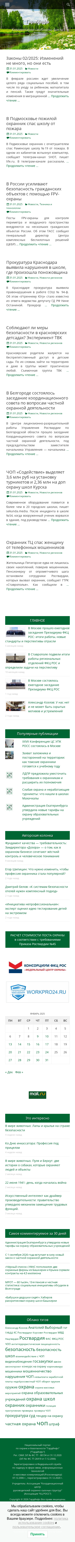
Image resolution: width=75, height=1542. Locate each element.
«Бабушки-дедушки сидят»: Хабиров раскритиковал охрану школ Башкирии (31, 1299)
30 (37, 1060)
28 (19, 1060)
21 (19, 1052)
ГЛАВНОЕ (37, 620)
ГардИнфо (37, 21)
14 (19, 1044)
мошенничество (37, 1371)
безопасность (20, 1349)
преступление (13, 1410)
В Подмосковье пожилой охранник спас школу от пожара (31, 123)
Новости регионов (51, 277)
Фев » (19, 1072)
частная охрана (20, 1424)
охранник (15, 1405)
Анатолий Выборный (45, 1327)
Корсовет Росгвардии (45, 1332)
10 (47, 1036)
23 (37, 1052)
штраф (54, 1424)
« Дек (9, 1072)
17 (47, 1044)
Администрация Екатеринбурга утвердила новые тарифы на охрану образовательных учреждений (37, 1244)
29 (28, 1060)
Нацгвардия (12, 1338)
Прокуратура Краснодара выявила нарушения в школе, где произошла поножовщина (37, 267)
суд (32, 1415)
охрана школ (40, 1399)
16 (37, 1044)
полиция (51, 1405)
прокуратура (16, 1415)
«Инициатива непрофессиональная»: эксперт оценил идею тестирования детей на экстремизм (36, 908)
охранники (35, 1405)
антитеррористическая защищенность (35, 1344)
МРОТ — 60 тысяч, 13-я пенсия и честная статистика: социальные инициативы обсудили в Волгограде (36, 1285)
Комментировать (20, 72)
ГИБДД (9, 1332)
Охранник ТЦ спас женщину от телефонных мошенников (35, 545)
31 (47, 1060)
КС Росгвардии (23, 1332)
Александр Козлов (16, 1327)
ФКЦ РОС (58, 1339)
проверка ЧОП (42, 1410)
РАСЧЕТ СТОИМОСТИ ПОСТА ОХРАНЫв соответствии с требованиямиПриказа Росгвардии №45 (37, 939)
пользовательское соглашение (36, 1527)
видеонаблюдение (18, 1361)
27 (10, 1060)
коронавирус (55, 1366)
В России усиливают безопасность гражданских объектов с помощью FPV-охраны (33, 191)
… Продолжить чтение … (33, 244)
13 (10, 1044)
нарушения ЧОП (19, 1376)
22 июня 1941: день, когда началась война (35, 1183)
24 (47, 1052)
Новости (33, 68)
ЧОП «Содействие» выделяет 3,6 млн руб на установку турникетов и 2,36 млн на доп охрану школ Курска (35, 479)
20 (10, 1052)
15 (28, 1044)
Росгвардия (32, 1338)
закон (57, 1361)
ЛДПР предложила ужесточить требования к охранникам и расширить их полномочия (44, 778)
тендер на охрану (49, 1416)
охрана (26, 1387)
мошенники (13, 1371)
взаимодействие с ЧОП (30, 1356)
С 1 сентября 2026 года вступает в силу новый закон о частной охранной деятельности (34, 1256)
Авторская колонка (37, 835)
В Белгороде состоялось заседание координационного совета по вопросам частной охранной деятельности (37, 400)
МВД (61, 1332)
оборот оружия (51, 1381)
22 (28, 1052)
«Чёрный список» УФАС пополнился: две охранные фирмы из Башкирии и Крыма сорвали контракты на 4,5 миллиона (37, 1270)
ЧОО (8, 1344)
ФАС (48, 1338)
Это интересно (37, 1118)
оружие (11, 1387)
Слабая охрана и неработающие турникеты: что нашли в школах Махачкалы (45, 794)
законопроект (13, 1366)
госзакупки (43, 1361)
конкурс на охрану (34, 1366)
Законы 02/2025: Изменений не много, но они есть (35, 60)
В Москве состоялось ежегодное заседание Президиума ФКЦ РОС (44, 685)
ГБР (65, 1327)
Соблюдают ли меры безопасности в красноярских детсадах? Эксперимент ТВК (36, 332)
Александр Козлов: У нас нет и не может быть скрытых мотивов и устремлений (48, 706)
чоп (42, 1423)
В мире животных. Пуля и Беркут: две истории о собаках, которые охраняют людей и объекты (32, 1165)
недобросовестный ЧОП (27, 1381)
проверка (27, 1410)
